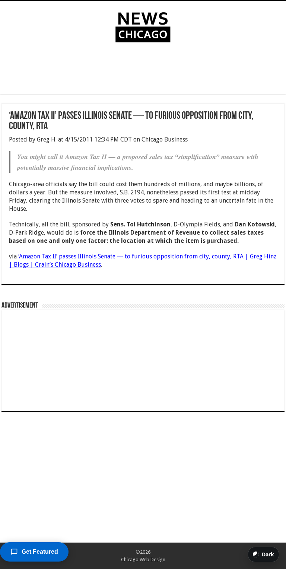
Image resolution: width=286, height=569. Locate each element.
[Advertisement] (143, 70)
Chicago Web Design (143, 559)
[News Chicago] (143, 26)
